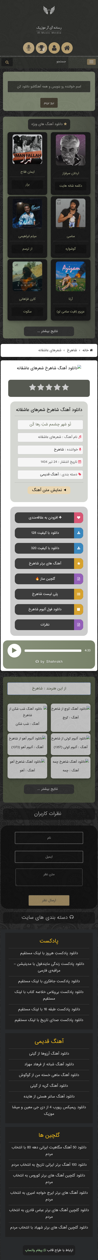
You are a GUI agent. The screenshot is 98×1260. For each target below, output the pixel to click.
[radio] (32, 388)
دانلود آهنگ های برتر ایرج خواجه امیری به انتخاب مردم (49, 1196)
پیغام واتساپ (34, 1250)
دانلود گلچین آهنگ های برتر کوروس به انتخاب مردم (49, 1179)
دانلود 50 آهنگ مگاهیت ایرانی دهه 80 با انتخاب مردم (49, 1151)
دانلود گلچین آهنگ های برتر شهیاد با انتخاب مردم (49, 1227)
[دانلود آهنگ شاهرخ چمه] (71, 762)
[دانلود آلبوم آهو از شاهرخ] (27, 738)
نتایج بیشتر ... (47, 331)
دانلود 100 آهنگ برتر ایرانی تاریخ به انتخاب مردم (49, 1165)
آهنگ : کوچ (71, 717)
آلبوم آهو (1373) (22, 747)
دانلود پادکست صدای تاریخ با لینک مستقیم (49, 1020)
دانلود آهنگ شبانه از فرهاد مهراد (49, 1064)
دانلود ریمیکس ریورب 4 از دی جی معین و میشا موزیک (49, 1110)
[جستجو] (7, 62)
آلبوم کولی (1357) (65, 747)
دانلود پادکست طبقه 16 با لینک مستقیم (49, 1009)
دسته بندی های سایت (46, 917)
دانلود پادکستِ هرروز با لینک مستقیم (49, 953)
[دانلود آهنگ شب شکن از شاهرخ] (27, 715)
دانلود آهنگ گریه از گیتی (49, 1086)
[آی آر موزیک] (49, 9)
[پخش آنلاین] (14, 651)
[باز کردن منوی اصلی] (91, 62)
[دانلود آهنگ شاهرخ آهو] (27, 762)
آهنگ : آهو (27, 770)
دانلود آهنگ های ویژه (47, 124)
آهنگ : (82, 747)
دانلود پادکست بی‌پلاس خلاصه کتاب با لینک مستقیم (49, 995)
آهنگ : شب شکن (27, 724)
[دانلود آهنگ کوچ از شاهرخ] (70, 709)
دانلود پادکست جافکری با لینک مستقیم (49, 981)
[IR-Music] (49, 29)
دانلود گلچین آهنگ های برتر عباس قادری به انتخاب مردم (49, 1213)
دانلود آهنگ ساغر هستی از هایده (49, 1096)
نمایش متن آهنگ (47, 490)
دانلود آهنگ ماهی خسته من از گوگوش (49, 1075)
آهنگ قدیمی (49, 475)
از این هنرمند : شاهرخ (49, 688)
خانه (85, 350)
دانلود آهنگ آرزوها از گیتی (49, 1053)
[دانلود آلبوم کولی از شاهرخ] (70, 738)
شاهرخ (71, 350)
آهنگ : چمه (71, 770)
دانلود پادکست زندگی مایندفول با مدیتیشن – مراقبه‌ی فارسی (49, 967)
